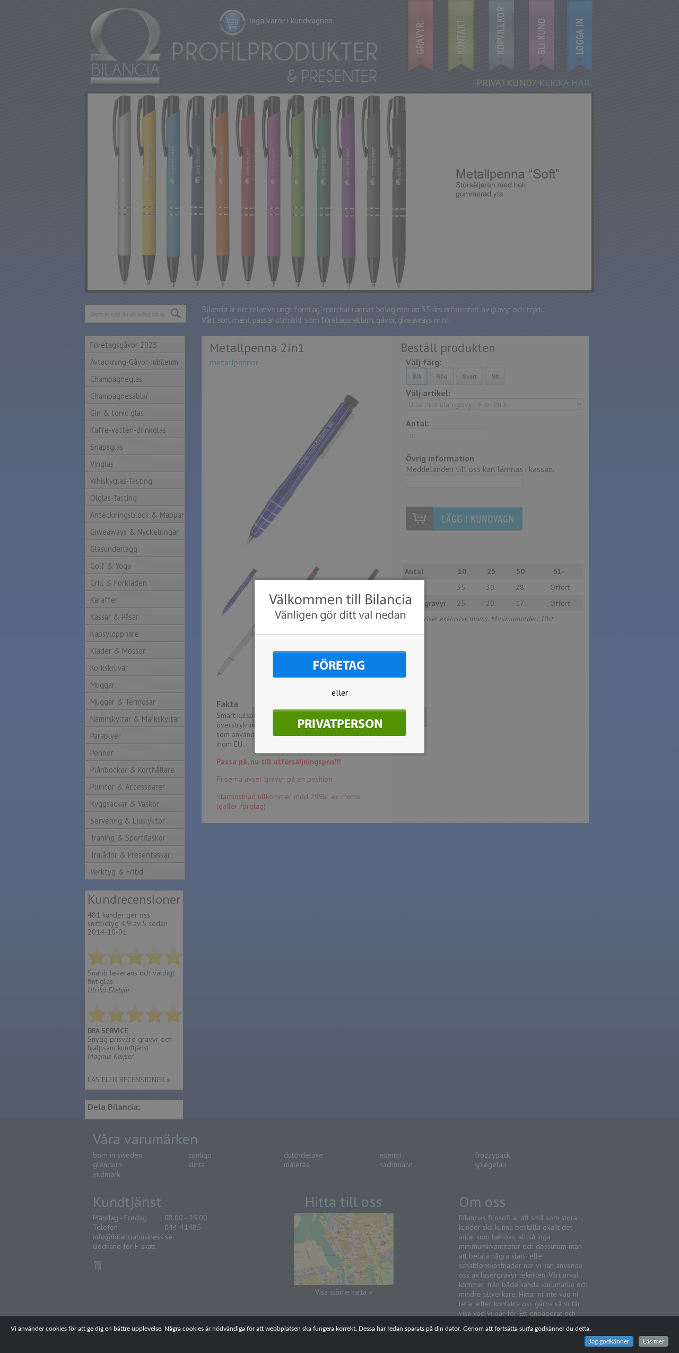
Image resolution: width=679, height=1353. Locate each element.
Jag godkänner (609, 1341)
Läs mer (653, 1341)
